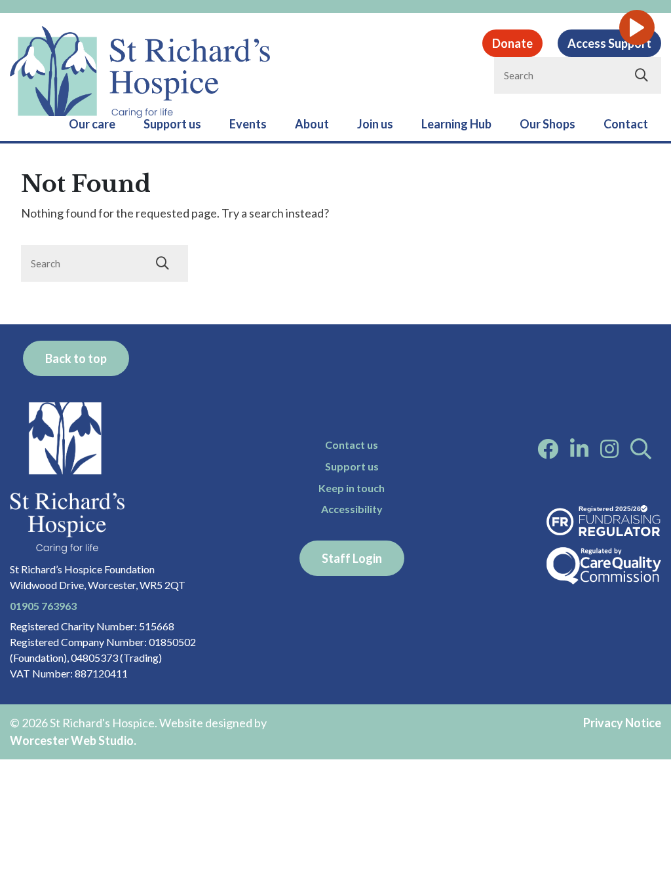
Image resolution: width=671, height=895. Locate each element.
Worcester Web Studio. (73, 740)
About (312, 124)
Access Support (609, 43)
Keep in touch (351, 488)
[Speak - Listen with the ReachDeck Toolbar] (637, 27)
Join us (375, 124)
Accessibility (352, 509)
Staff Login (352, 558)
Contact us (351, 444)
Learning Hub (456, 124)
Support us (172, 124)
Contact (626, 124)
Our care (92, 124)
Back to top (76, 358)
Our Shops (547, 124)
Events (248, 124)
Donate (512, 43)
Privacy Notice (622, 722)
